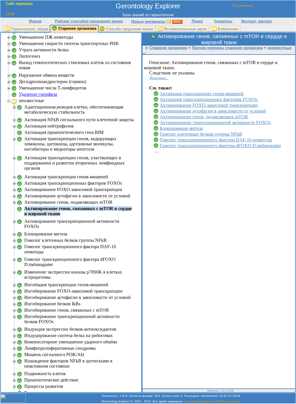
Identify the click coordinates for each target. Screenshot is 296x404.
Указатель (223, 21)
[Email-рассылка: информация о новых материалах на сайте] (169, 21)
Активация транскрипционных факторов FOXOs (209, 99)
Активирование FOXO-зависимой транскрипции (209, 105)
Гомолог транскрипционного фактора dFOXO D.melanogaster (220, 145)
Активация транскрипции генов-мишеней (202, 93)
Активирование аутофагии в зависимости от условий (213, 111)
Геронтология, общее (30, 29)
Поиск (197, 21)
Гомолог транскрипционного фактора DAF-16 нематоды (216, 139)
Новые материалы (148, 21)
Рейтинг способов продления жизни (89, 21)
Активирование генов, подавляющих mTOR (204, 116)
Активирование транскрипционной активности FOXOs (215, 122)
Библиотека (228, 29)
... (144, 52)
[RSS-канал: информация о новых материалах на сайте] (177, 21)
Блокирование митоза (181, 128)
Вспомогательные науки (185, 29)
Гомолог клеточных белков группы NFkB (201, 134)
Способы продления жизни (129, 29)
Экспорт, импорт (256, 21)
